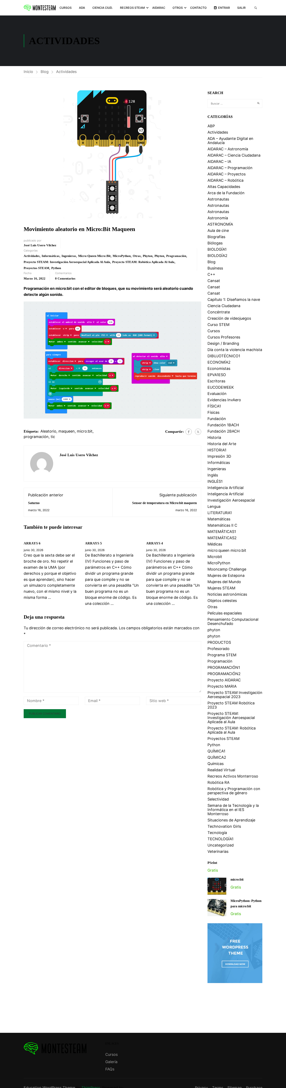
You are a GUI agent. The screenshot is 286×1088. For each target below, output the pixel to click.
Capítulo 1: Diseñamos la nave (233, 299)
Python (56, 268)
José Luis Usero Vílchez (40, 245)
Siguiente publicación (178, 495)
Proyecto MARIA (222, 686)
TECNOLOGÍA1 (220, 839)
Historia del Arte (221, 444)
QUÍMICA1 (216, 751)
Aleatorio (48, 431)
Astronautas (218, 199)
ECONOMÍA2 (219, 362)
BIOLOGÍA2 (217, 255)
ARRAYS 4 (154, 543)
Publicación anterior (45, 495)
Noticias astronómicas (227, 594)
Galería (111, 1062)
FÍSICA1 (214, 406)
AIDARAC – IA (219, 161)
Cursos (65, 7)
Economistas (218, 368)
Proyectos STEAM (36, 268)
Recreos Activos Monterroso (232, 776)
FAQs (109, 1069)
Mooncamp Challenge (226, 569)
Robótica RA (218, 782)
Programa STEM (221, 655)
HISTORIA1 (216, 450)
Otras (137, 256)
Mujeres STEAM (221, 588)
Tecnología (217, 832)
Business (215, 268)
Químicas (215, 763)
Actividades (66, 71)
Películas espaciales (224, 613)
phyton (147, 256)
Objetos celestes (222, 600)
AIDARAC (158, 7)
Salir (241, 7)
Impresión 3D (219, 456)
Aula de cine (218, 230)
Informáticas (50, 256)
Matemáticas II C (222, 525)
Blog (45, 71)
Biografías (216, 237)
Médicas (214, 544)
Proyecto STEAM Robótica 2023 (231, 705)
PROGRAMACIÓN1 (223, 667)
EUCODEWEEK (220, 387)
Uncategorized (220, 845)
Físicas (213, 412)
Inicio (28, 71)
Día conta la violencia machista (234, 349)
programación (36, 436)
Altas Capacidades (223, 186)
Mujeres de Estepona (226, 575)
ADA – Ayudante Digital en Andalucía (230, 140)
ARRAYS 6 (32, 543)
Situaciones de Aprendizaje (231, 820)
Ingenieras (69, 256)
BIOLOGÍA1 (217, 249)
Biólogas (215, 243)
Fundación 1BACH (223, 425)
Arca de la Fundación (226, 193)
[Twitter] (198, 432)
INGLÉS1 (215, 481)
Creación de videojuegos (229, 318)
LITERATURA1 (219, 513)
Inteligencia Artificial (225, 487)
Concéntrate (218, 312)
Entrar (224, 7)
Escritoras (216, 381)
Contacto (198, 7)
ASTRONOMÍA (220, 224)
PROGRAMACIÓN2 (224, 674)
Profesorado (218, 648)
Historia (214, 437)
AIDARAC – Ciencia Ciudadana (233, 155)
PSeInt (212, 863)
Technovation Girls (224, 826)
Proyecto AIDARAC (224, 680)
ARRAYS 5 (93, 543)
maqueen (66, 431)
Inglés (212, 475)
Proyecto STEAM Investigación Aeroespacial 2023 (234, 694)
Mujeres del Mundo (224, 582)
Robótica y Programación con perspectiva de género (233, 791)
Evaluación (217, 393)
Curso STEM (218, 324)
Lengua (213, 506)
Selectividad (218, 799)
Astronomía (217, 218)
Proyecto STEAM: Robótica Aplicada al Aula (143, 262)
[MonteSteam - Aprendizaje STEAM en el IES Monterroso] (40, 8)
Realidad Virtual (221, 770)
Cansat (213, 280)
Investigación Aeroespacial (231, 500)
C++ (211, 274)
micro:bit (85, 431)
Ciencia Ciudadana (223, 306)
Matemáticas (218, 519)
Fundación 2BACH (223, 431)
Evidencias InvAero (224, 400)
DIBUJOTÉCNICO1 (223, 356)
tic (53, 436)
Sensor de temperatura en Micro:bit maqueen (164, 503)
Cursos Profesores (223, 337)
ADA (82, 7)
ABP (211, 126)
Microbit (214, 556)
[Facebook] (189, 432)
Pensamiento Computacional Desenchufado (232, 621)
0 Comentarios (65, 278)
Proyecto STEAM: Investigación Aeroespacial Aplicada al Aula (67, 262)
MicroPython (122, 256)
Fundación (216, 418)
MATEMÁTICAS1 (221, 531)
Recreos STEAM (132, 7)
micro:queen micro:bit (94, 256)
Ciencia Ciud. (102, 7)
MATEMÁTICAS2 (222, 538)
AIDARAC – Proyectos (226, 174)
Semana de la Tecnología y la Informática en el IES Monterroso (233, 809)
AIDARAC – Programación (230, 168)
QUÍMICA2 (216, 757)
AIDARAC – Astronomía (227, 149)
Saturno (34, 503)
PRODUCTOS (219, 642)
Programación (176, 256)
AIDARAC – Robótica (225, 180)
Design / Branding (223, 343)
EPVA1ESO (216, 375)
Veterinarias (217, 851)
